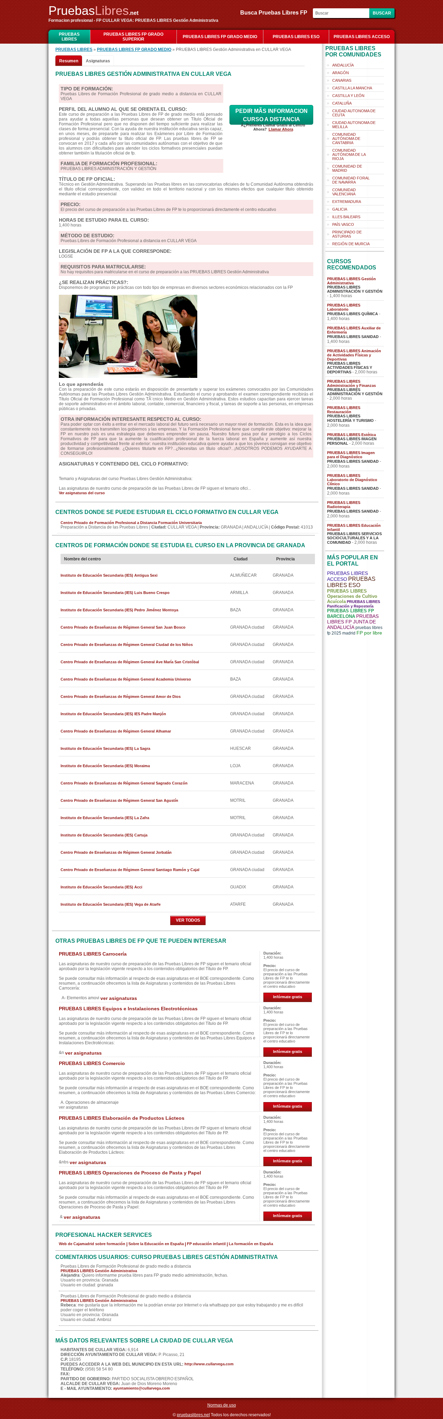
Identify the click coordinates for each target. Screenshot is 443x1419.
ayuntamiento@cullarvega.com (141, 1388)
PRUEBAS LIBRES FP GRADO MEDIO (220, 36)
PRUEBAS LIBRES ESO (296, 36)
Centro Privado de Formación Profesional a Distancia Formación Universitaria (131, 523)
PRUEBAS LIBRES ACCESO (362, 36)
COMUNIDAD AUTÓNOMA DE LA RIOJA (349, 154)
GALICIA (339, 209)
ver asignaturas (118, 998)
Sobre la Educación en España (156, 1244)
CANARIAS (341, 80)
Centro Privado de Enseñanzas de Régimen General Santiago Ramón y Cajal (130, 870)
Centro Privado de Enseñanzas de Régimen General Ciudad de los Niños (127, 644)
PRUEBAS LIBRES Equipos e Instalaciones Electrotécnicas (128, 1008)
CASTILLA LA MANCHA (352, 88)
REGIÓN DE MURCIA (351, 244)
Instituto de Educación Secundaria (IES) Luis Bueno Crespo (115, 593)
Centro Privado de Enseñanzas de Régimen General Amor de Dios (121, 696)
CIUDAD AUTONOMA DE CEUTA (354, 113)
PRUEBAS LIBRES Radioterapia (343, 504)
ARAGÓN (340, 73)
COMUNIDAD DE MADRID (347, 168)
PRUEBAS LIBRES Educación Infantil (354, 527)
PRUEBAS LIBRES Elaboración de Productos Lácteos (121, 1118)
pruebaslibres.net (193, 1414)
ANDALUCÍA (343, 65)
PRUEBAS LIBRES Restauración (343, 410)
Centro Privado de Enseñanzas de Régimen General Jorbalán (116, 852)
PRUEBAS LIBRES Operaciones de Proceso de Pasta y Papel (130, 1173)
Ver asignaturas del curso (82, 493)
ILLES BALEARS (346, 217)
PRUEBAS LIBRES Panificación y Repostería (353, 604)
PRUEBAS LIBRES (69, 37)
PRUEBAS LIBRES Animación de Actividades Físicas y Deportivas (354, 355)
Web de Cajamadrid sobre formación (92, 1244)
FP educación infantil (206, 1244)
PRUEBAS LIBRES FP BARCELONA (350, 613)
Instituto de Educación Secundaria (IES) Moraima (105, 766)
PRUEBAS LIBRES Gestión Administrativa (99, 1271)
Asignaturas (98, 61)
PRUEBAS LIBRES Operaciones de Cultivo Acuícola (352, 596)
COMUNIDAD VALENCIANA (344, 192)
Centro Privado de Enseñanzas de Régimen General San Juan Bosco (123, 627)
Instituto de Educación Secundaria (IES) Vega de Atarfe (111, 904)
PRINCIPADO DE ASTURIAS (347, 234)
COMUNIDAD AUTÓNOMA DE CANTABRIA (346, 138)
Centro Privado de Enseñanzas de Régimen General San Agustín (119, 800)
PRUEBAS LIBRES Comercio (92, 1063)
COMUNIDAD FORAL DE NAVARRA (351, 180)
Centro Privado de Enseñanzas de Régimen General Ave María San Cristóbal (130, 662)
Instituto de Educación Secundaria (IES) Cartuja (104, 835)
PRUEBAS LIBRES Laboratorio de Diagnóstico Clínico (352, 479)
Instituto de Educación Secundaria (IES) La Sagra (105, 748)
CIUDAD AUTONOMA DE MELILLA (354, 125)
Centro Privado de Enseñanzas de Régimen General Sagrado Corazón (124, 783)
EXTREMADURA (346, 201)
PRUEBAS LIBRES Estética (351, 435)
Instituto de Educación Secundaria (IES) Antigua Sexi (109, 575)
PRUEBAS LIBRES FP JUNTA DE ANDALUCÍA (353, 621)
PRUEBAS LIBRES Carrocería (93, 954)
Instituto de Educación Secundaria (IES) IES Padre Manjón (113, 714)
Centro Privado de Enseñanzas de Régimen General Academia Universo (126, 679)
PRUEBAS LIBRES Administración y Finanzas (351, 383)
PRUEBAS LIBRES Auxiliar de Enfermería (354, 330)
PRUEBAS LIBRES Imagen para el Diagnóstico (351, 455)
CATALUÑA (342, 103)
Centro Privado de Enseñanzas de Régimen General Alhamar (116, 731)
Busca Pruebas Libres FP (275, 13)
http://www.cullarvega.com (209, 1364)
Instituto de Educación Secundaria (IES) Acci (101, 887)
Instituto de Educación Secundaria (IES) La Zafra (105, 818)
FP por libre (369, 633)
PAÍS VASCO (343, 224)
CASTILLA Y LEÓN (348, 96)
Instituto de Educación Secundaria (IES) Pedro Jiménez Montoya (119, 610)
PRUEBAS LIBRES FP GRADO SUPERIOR (133, 37)
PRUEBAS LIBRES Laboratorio (343, 307)
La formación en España (251, 1244)
